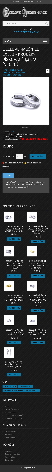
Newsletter (9, 460)
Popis (8, 176)
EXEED (12, 132)
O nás (7, 406)
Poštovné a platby (12, 409)
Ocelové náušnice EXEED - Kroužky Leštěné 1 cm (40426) (14, 332)
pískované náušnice (25, 386)
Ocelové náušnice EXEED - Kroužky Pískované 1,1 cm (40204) (37, 298)
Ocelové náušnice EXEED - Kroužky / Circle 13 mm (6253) (14, 228)
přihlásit (26, 2)
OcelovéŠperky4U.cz (27, 468)
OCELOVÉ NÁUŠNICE (16, 70)
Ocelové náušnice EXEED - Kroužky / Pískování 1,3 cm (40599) (14, 264)
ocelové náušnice (10, 386)
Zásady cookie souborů (14, 415)
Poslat (7, 166)
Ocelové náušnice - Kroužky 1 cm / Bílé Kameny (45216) (14, 364)
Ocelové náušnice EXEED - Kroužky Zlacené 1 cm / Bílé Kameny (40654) (38, 264)
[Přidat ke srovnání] (22, 221)
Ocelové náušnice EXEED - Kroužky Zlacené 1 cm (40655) (14, 297)
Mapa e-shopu (10, 438)
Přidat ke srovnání (34, 163)
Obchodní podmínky (12, 412)
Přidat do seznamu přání (14, 163)
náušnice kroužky (32, 390)
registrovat (37, 2)
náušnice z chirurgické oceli (14, 390)
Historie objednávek (13, 454)
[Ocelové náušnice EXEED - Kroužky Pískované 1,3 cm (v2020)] (26, 122)
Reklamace (9, 435)
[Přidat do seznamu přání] (18, 221)
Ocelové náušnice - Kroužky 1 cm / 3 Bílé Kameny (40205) (38, 332)
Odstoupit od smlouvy (13, 418)
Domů (5, 70)
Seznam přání (10, 457)
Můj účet (8, 451)
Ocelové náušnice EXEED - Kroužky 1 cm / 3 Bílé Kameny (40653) (38, 230)
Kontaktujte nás (11, 432)
